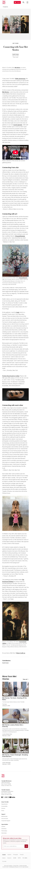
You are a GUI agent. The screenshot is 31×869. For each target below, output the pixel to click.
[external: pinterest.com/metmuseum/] (6, 797)
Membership (4, 816)
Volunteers (3, 828)
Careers (3, 826)
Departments (4, 804)
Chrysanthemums (20, 236)
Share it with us (20, 653)
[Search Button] (23, 2)
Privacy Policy (16, 865)
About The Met (5, 802)
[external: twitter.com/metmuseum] (4, 797)
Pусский (4, 861)
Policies (3, 808)
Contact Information (23, 865)
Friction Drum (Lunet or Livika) (10, 376)
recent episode (17, 124)
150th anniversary (20, 78)
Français (22, 854)
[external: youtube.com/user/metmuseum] (12, 797)
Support (3, 814)
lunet (17, 312)
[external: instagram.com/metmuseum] (8, 797)
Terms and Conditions (8, 865)
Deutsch (9, 858)
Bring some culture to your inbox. (12, 838)
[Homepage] (3, 2)
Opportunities (4, 824)
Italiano (3, 858)
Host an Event (4, 818)
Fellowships (4, 830)
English (4, 854)
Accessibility (4, 806)
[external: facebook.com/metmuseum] (2, 797)
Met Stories (5, 92)
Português (15, 854)
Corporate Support (5, 820)
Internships (4, 833)
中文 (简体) (24, 858)
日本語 (14, 858)
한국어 (19, 858)
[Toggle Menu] (27, 2)
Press (2, 810)
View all (25, 679)
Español (9, 854)
